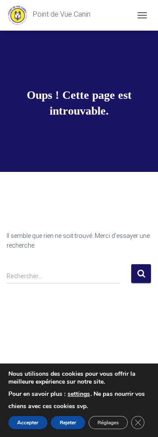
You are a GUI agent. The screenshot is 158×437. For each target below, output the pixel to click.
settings (79, 394)
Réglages (108, 422)
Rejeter (68, 422)
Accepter (28, 422)
